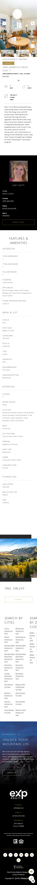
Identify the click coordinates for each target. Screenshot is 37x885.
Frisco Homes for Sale (8, 630)
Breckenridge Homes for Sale (9, 648)
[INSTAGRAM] (11, 855)
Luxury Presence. (18, 874)
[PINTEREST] (32, 855)
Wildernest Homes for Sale (20, 630)
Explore (18, 599)
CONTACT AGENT (18, 222)
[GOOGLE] (19, 860)
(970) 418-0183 (8, 201)
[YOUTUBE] (21, 855)
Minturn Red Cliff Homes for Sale (20, 687)
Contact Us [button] (11, 773)
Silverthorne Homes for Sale (20, 639)
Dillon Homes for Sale (8, 639)
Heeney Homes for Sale (8, 704)
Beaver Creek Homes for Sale (21, 712)
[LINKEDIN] (16, 855)
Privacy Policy (26, 878)
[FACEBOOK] (5, 855)
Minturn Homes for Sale (8, 695)
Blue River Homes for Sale (20, 676)
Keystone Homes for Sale (8, 667)
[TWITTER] (27, 855)
